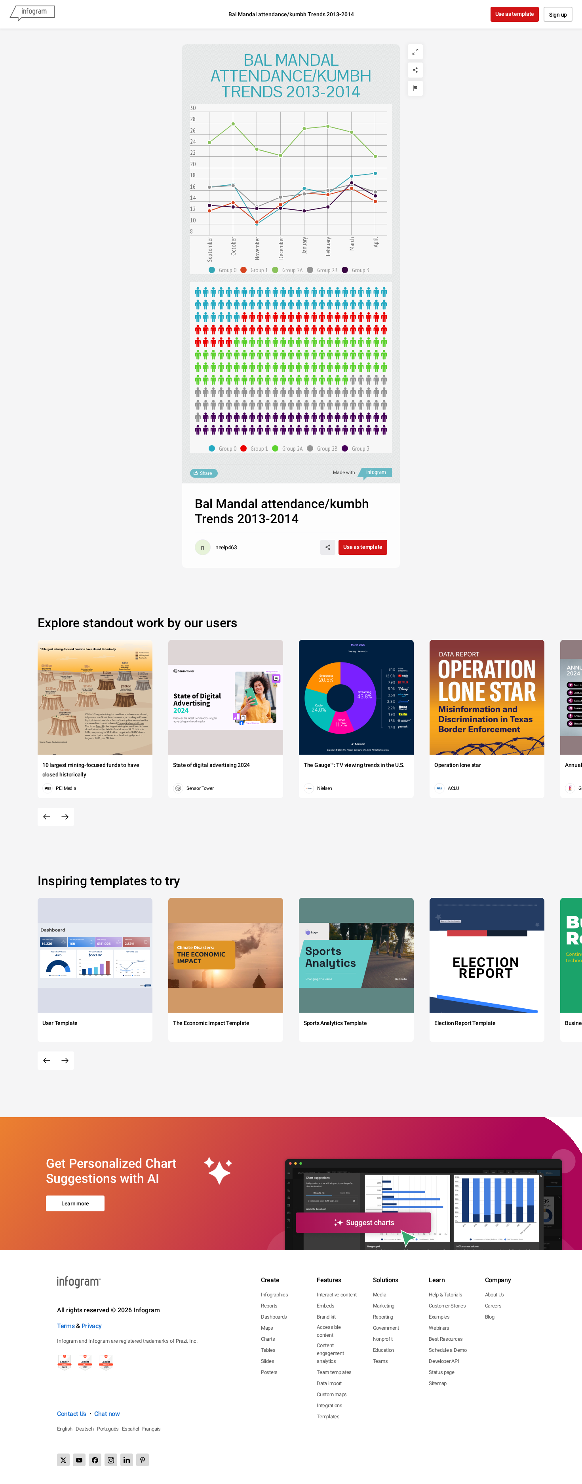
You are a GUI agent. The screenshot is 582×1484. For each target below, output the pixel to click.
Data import (329, 1383)
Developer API (444, 1361)
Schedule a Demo (448, 1350)
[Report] (415, 88)
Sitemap (438, 1383)
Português (108, 1429)
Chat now (107, 1414)
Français (151, 1429)
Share (206, 473)
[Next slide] (64, 816)
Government (386, 1328)
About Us (494, 1295)
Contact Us (71, 1414)
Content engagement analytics (330, 1353)
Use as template (514, 14)
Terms (66, 1326)
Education (383, 1350)
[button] (224, 270)
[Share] (415, 70)
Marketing (383, 1306)
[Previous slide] (46, 816)
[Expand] (415, 51)
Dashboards (274, 1317)
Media (379, 1295)
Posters (269, 1372)
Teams (380, 1361)
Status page (442, 1372)
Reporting (383, 1317)
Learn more (75, 1203)
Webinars (439, 1328)
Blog (490, 1317)
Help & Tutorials (445, 1295)
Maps (267, 1328)
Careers (493, 1306)
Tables (268, 1350)
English (64, 1429)
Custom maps (332, 1394)
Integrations (329, 1405)
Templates (328, 1416)
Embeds (325, 1306)
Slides (267, 1361)
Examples (439, 1317)
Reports (269, 1306)
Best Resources (446, 1339)
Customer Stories (447, 1306)
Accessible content (328, 1331)
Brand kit (326, 1317)
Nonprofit (383, 1339)
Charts (268, 1339)
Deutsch (85, 1429)
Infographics (274, 1295)
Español (130, 1429)
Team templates (334, 1372)
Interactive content (336, 1295)
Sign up (558, 14)
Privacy (92, 1326)
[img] (291, 305)
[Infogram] (32, 14)
